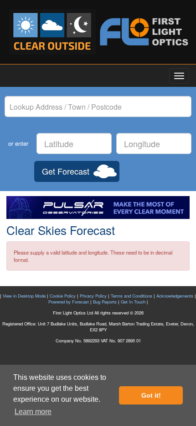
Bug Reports (105, 301)
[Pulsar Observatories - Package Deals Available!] (98, 207)
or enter (18, 143)
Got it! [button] (151, 395)
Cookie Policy (63, 296)
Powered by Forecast (68, 301)
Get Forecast (65, 171)
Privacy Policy (93, 296)
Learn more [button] (33, 411)
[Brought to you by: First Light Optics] (143, 32)
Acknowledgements (174, 296)
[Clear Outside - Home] (52, 32)
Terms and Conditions (131, 296)
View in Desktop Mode (24, 296)
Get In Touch (133, 301)
